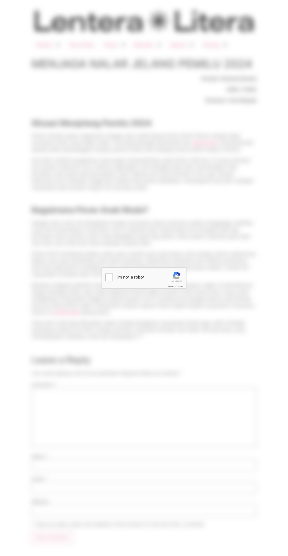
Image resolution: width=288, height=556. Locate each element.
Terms (179, 286)
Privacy (171, 286)
